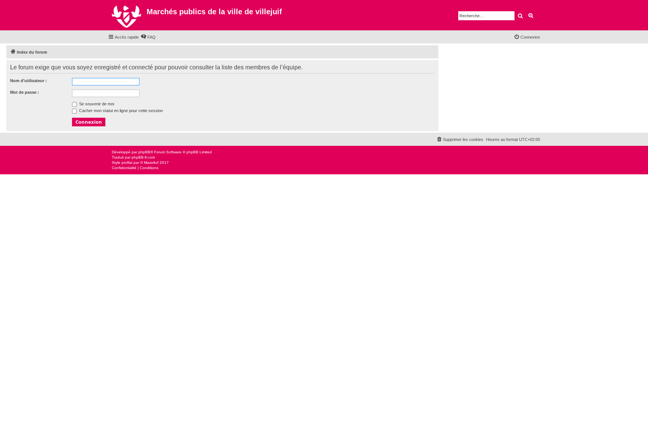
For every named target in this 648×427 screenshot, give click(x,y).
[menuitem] (148, 37)
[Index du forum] (127, 15)
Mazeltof (151, 162)
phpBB (144, 152)
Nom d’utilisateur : (28, 80)
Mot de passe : (24, 92)
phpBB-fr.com (143, 157)
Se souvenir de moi (96, 104)
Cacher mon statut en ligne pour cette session (120, 110)
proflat (127, 162)
